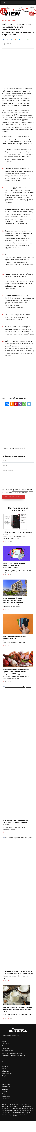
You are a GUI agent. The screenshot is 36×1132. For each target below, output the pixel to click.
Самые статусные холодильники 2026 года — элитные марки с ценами (16, 823)
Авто (3, 1061)
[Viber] (20, 404)
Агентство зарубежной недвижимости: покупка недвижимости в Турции (13, 600)
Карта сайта (6, 1048)
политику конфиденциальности (18, 492)
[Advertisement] (18, 69)
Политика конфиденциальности (12, 1053)
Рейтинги (14, 20)
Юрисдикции (6, 1099)
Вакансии (5, 1066)
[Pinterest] (16, 404)
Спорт (4, 1094)
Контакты (5, 1046)
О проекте (5, 1043)
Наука (4, 1069)
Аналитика (5, 1064)
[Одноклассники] (12, 404)
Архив (4, 1041)
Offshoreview (6, 20)
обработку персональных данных (22, 491)
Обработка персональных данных (13, 1055)
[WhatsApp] (24, 404)
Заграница (5, 1082)
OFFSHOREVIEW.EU (18, 1031)
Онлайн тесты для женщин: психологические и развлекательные (14, 565)
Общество (5, 1071)
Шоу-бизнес (6, 1076)
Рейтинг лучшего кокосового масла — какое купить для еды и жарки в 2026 (17, 1009)
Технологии (6, 1096)
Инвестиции (6, 1084)
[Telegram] (29, 404)
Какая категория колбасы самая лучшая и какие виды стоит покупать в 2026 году (16, 672)
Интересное (6, 1087)
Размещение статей (8, 1051)
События (5, 1091)
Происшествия (7, 1073)
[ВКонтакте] (7, 404)
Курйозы (5, 1089)
